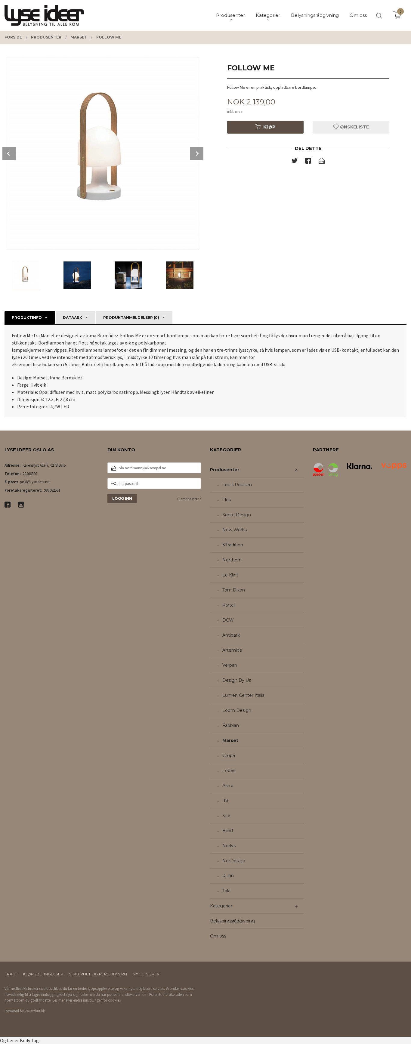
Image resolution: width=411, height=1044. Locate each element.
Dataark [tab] (72, 317)
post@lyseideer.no (35, 481)
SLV (226, 815)
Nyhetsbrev (146, 973)
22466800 (30, 473)
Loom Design (236, 710)
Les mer (58, 1000)
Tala (226, 891)
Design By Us (236, 680)
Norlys (229, 845)
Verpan (229, 665)
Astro (227, 785)
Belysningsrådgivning (232, 921)
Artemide (232, 650)
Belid (227, 830)
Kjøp (269, 127)
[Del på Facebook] (308, 161)
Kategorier (221, 906)
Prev (9, 153)
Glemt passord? (189, 498)
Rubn (228, 876)
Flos (226, 499)
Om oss (218, 936)
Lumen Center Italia (243, 695)
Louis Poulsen (237, 484)
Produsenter (224, 469)
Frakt (11, 973)
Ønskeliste (354, 127)
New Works (234, 530)
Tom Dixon (233, 590)
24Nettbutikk (35, 1011)
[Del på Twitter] (294, 161)
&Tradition (232, 545)
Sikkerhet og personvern (98, 973)
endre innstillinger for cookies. (97, 1000)
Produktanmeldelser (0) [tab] (131, 317)
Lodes (228, 770)
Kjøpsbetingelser (43, 973)
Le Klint (230, 575)
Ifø (225, 800)
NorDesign (233, 860)
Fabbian (230, 725)
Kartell (229, 605)
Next (196, 153)
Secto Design (236, 514)
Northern (232, 560)
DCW (228, 620)
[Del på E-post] (321, 161)
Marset (230, 740)
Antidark (231, 635)
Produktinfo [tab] (27, 317)
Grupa (228, 755)
